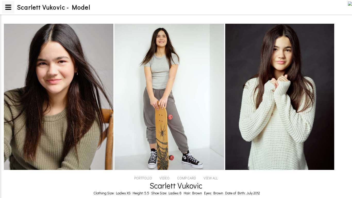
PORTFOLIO (143, 178)
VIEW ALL (211, 178)
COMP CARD (186, 178)
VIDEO (165, 178)
